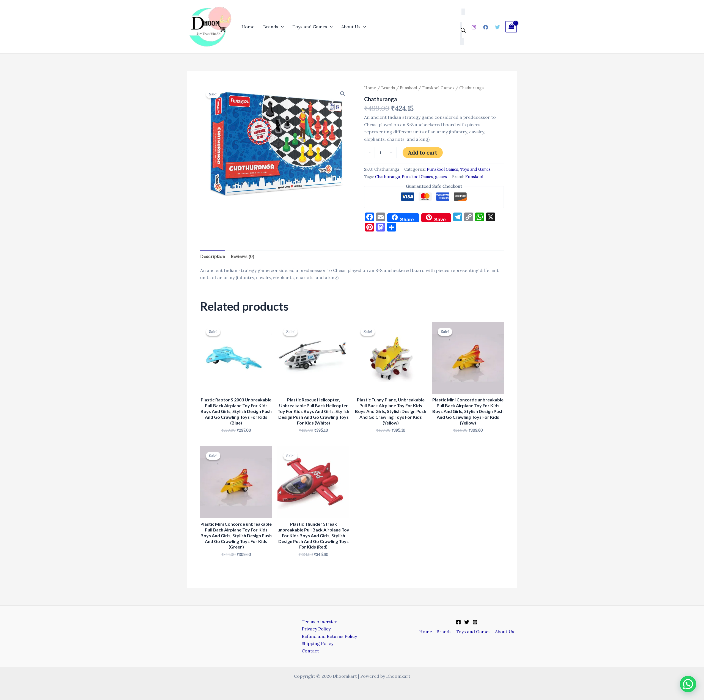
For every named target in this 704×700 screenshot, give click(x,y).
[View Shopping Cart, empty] (511, 26)
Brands (270, 26)
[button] (343, 94)
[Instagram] (473, 27)
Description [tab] (212, 256)
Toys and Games (310, 26)
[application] (281, 27)
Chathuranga (387, 176)
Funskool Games (438, 87)
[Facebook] (485, 27)
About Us (351, 26)
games (441, 176)
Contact (310, 651)
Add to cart (422, 152)
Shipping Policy (317, 643)
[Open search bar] (463, 30)
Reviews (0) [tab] (242, 256)
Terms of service (319, 621)
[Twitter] (497, 27)
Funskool (408, 87)
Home (247, 26)
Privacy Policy (316, 629)
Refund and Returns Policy (329, 636)
